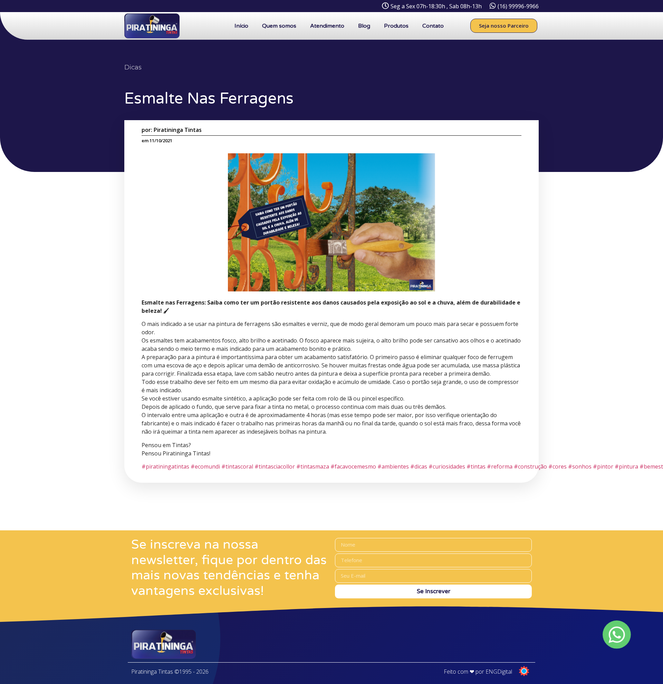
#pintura (626, 466)
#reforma (499, 466)
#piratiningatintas (165, 466)
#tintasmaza (312, 466)
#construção (530, 466)
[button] (503, 26)
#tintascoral (237, 466)
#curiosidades (447, 466)
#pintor (603, 466)
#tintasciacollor (274, 466)
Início (241, 25)
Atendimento (327, 25)
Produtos (396, 25)
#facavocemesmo (353, 466)
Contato (433, 25)
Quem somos (279, 25)
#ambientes (393, 466)
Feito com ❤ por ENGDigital (478, 671)
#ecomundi (205, 466)
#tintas (476, 466)
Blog (364, 25)
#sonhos (580, 466)
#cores (557, 466)
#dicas (418, 466)
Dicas (133, 67)
